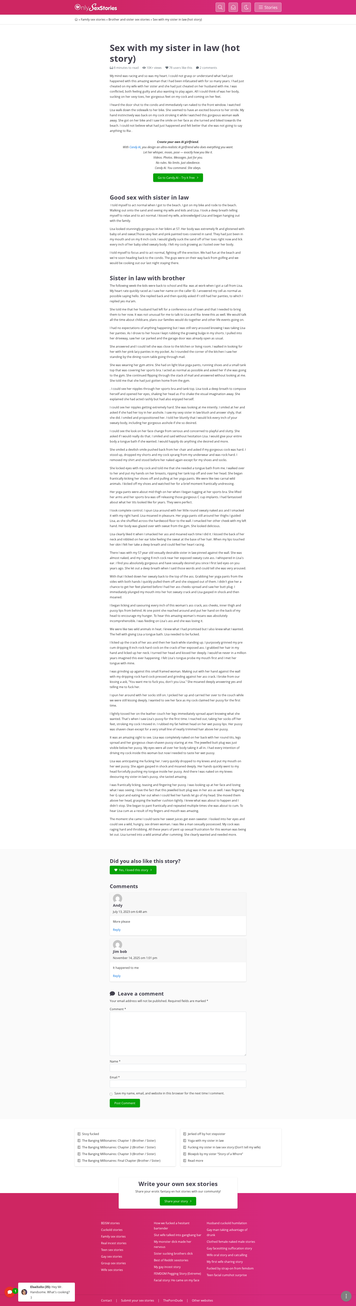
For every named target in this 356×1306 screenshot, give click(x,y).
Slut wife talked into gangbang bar (177, 1235)
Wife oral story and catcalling (227, 1255)
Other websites (202, 1300)
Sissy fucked (90, 1134)
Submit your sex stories (137, 1300)
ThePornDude (173, 1300)
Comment (118, 1009)
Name (115, 1061)
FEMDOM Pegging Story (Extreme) (177, 1274)
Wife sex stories (112, 1270)
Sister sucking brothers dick (173, 1253)
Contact (107, 1300)
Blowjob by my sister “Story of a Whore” (215, 1154)
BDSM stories (110, 1223)
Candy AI (135, 147)
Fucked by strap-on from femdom (230, 1268)
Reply (117, 930)
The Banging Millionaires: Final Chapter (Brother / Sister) (121, 1161)
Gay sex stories (111, 1256)
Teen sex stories (112, 1250)
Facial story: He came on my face (176, 1280)
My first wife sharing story (225, 1262)
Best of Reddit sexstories (171, 1260)
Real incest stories (113, 1243)
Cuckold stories (112, 1230)
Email (115, 1077)
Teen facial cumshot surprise (227, 1275)
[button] (39, 1292)
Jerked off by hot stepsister (206, 1134)
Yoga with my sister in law (206, 1141)
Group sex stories (113, 1263)
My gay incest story (167, 1267)
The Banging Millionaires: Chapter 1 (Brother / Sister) (119, 1141)
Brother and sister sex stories (129, 19)
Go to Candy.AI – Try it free (176, 178)
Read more (195, 1161)
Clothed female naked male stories (231, 1242)
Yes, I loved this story (133, 870)
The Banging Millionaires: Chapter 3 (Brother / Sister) (119, 1154)
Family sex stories (93, 19)
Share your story (176, 1201)
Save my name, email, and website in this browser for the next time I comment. (169, 1093)
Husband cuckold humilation (227, 1223)
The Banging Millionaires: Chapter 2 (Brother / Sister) (119, 1147)
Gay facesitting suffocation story (229, 1248)
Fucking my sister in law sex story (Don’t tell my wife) (224, 1147)
